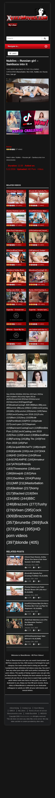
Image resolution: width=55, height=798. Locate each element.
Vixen (24, 510)
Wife (14, 411)
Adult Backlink (31, 714)
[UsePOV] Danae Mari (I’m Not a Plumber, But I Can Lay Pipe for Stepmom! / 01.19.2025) (36, 606)
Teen (17, 435)
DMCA (12, 711)
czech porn (19, 424)
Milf (19, 483)
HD (17, 455)
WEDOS (43, 714)
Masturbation (21, 72)
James (36, 411)
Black (16, 417)
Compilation (14, 396)
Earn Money (39, 708)
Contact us (26, 708)
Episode (20, 451)
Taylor (36, 394)
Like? (14, 53)
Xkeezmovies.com (26, 716)
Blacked (22, 493)
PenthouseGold (17, 399)
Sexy (26, 417)
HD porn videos (23, 536)
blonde (27, 542)
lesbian (22, 488)
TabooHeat (15, 402)
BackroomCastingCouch (25, 428)
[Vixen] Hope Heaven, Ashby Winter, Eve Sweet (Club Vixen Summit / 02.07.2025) (36, 559)
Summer (14, 408)
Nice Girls (30, 72)
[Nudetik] (27, 122)
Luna (24, 408)
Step (9, 394)
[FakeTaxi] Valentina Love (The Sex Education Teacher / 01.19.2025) (36, 622)
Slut (15, 394)
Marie (37, 405)
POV (31, 421)
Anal (25, 529)
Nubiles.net (38, 72)
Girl (32, 408)
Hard (28, 399)
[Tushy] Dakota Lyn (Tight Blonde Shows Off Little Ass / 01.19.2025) (36, 589)
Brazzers (25, 504)
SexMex (22, 478)
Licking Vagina (26, 396)
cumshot (24, 411)
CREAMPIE (23, 459)
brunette (28, 522)
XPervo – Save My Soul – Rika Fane (20, 330)
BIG (21, 498)
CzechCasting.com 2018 (24, 414)
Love (34, 451)
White (22, 394)
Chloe (29, 394)
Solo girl (13, 74)
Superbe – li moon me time (17, 310)
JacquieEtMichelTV (25, 447)
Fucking (19, 439)
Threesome (24, 468)
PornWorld (18, 421)
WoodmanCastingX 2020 (21, 405)
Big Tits (33, 438)
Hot (29, 455)
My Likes (12, 25)
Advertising (14, 708)
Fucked (29, 435)
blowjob (22, 473)
